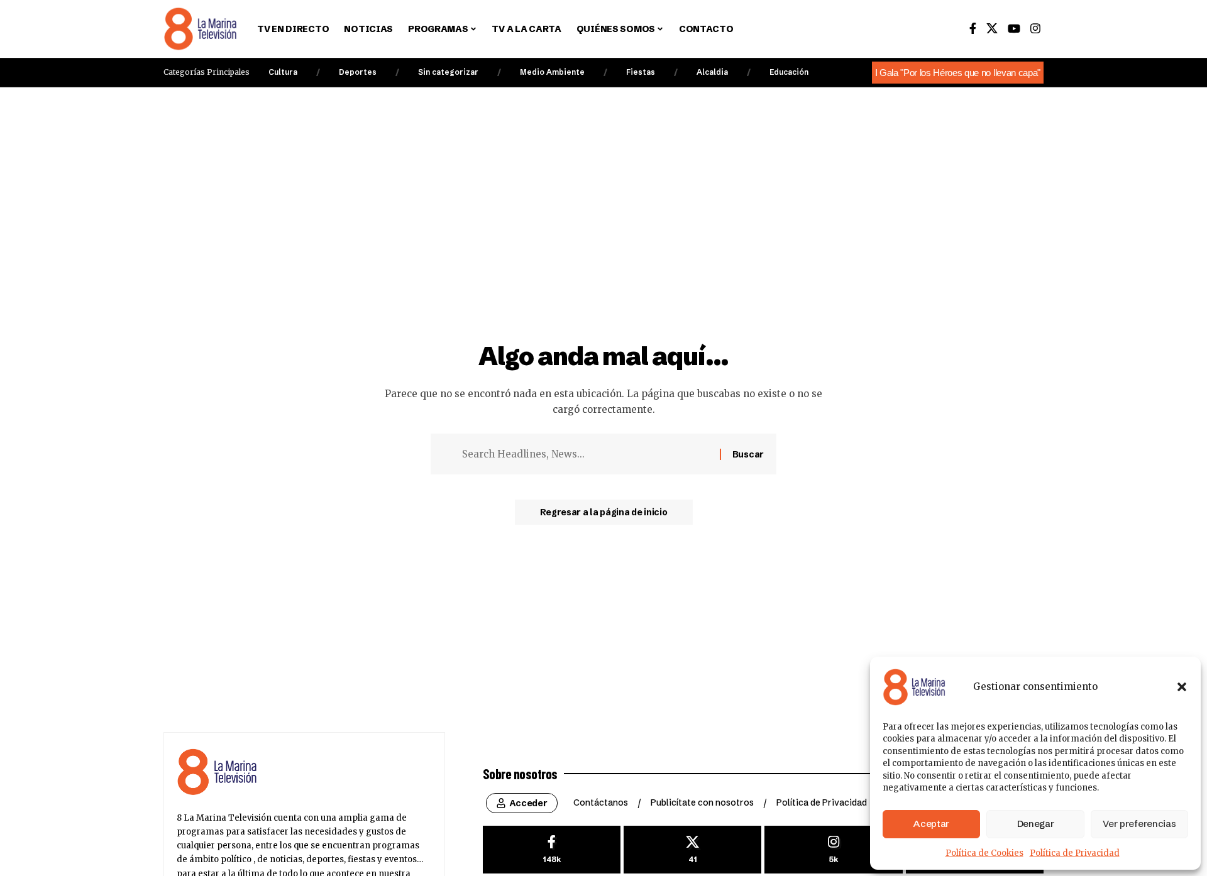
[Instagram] (1035, 28)
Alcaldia (712, 72)
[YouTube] (1014, 28)
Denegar (1035, 823)
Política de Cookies (984, 853)
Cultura (282, 72)
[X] (992, 28)
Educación (788, 72)
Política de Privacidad (1075, 853)
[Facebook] (972, 28)
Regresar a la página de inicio (604, 512)
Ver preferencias (1139, 823)
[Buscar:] (586, 454)
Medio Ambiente (552, 72)
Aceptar (931, 823)
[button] (1182, 687)
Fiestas (640, 72)
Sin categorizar (448, 72)
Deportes (358, 72)
